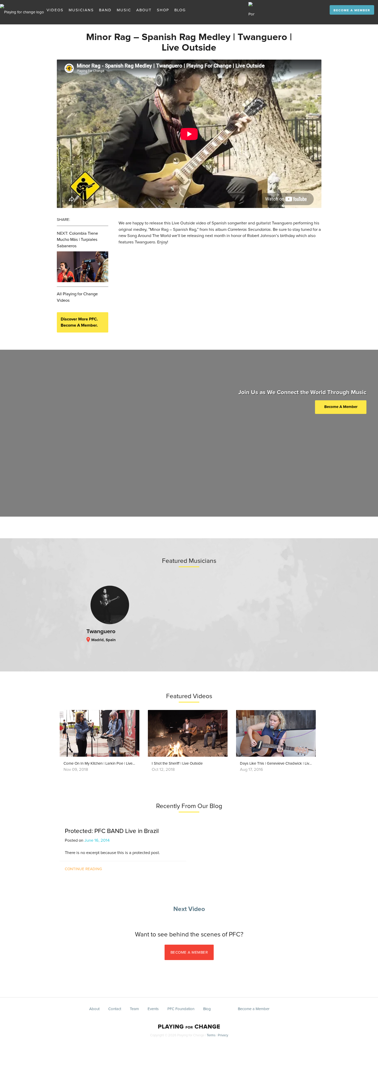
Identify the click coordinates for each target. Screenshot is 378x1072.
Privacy (223, 1035)
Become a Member (352, 10)
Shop (163, 10)
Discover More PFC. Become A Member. (79, 322)
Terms (211, 1035)
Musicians (81, 10)
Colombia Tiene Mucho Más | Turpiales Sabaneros (77, 239)
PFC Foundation (180, 1009)
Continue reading (83, 869)
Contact (114, 1009)
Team (134, 1009)
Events (153, 1009)
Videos (55, 10)
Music (124, 10)
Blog (180, 10)
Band (105, 10)
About (144, 10)
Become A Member (340, 407)
